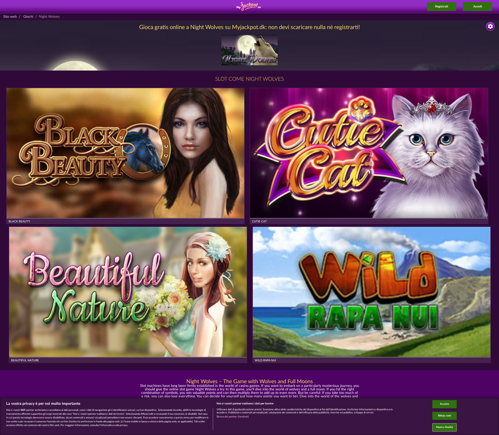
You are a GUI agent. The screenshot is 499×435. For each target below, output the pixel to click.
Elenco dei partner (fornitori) (233, 417)
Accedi (477, 6)
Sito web (10, 17)
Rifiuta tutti (444, 416)
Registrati (441, 6)
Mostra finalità (444, 427)
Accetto (444, 404)
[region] (249, 416)
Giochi (28, 17)
